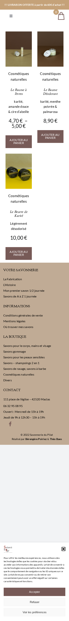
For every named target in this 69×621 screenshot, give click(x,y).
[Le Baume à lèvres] (19, 34)
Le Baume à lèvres (18, 92)
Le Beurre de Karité (18, 214)
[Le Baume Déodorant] (50, 34)
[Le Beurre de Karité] (19, 156)
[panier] (61, 13)
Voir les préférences (35, 612)
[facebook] (10, 423)
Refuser (34, 602)
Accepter (34, 591)
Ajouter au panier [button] (50, 136)
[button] (63, 549)
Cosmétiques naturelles (18, 76)
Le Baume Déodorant (50, 92)
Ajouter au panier (19, 141)
